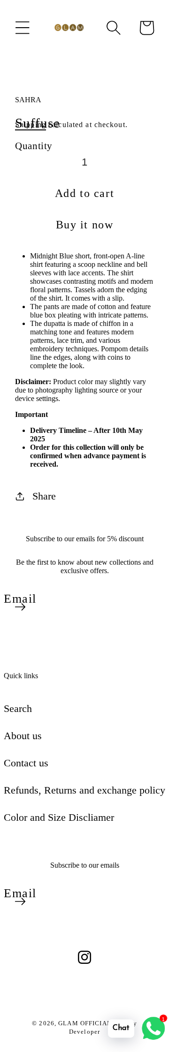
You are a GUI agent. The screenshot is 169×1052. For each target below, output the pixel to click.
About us (23, 736)
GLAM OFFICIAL (85, 1023)
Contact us (26, 763)
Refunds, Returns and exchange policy (84, 790)
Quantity (34, 145)
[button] (22, 27)
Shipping (30, 125)
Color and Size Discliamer (59, 817)
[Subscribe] (20, 607)
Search (18, 708)
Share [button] (44, 496)
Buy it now (85, 225)
